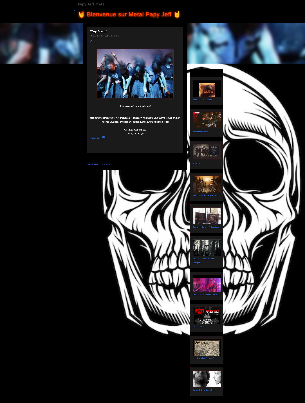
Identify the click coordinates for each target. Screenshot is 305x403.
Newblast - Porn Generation (203, 390)
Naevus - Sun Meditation (202, 100)
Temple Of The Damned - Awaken (206, 294)
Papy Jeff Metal (92, 4)
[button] (91, 41)
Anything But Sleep (200, 131)
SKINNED (196, 163)
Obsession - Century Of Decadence (206, 227)
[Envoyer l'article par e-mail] (103, 138)
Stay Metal (95, 138)
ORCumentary (198, 326)
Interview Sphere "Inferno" (203, 358)
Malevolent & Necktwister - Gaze (206, 195)
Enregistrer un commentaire (98, 164)
